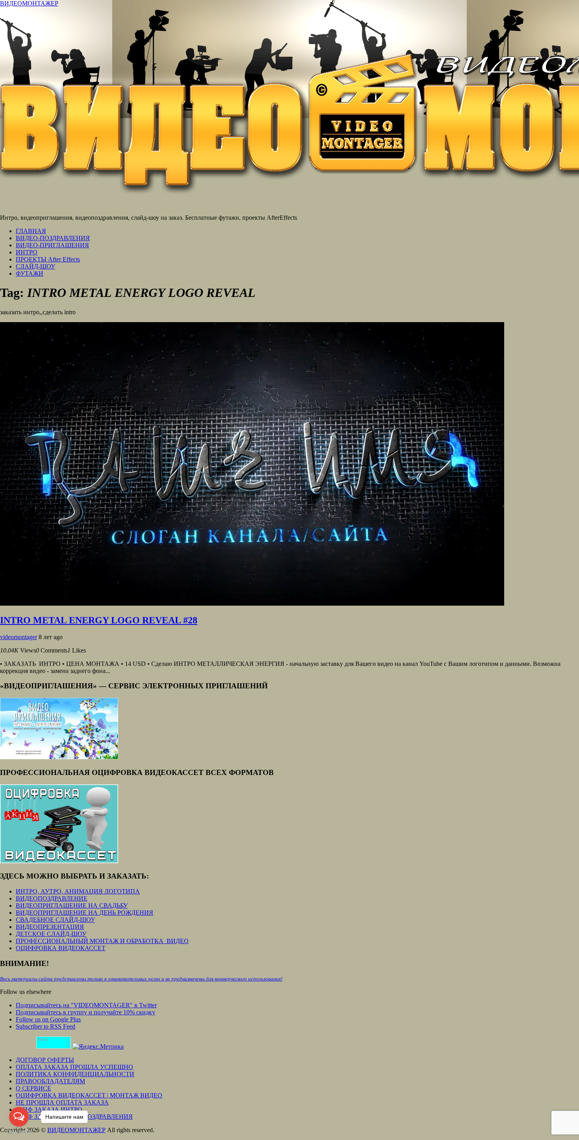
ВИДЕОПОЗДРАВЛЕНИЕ (51, 898)
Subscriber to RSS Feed (45, 1026)
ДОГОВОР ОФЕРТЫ (45, 1060)
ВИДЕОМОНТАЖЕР (29, 3)
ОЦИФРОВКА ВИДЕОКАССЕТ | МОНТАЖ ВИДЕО (89, 1095)
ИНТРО (26, 252)
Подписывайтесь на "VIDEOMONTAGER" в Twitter (86, 1005)
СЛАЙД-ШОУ (35, 266)
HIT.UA (43, 1040)
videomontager (18, 637)
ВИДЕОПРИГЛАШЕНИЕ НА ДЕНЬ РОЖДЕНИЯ (84, 912)
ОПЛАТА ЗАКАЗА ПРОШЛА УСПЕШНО (74, 1067)
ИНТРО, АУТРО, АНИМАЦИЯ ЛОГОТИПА (78, 891)
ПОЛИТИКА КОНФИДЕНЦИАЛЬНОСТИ (75, 1074)
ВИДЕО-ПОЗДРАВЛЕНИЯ (53, 238)
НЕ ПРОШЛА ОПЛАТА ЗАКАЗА (62, 1102)
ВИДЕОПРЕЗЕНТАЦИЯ (50, 926)
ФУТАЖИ (29, 273)
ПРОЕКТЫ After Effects (48, 259)
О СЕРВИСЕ (33, 1088)
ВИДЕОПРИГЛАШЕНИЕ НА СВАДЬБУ (72, 905)
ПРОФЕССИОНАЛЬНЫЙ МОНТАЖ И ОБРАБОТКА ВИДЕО (102, 941)
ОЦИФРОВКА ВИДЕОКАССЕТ (61, 948)
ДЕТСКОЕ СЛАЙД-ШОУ (51, 934)
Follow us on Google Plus (48, 1019)
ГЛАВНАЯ (31, 231)
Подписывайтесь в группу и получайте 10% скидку (85, 1012)
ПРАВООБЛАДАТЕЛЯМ (50, 1081)
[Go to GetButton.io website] (19, 1131)
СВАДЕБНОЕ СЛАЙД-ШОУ (55, 919)
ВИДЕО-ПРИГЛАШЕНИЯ (52, 245)
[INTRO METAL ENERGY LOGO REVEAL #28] (252, 603)
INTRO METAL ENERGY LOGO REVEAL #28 (98, 620)
